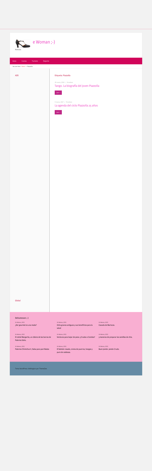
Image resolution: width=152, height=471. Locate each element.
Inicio (14, 61)
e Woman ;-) (44, 42)
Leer (57, 93)
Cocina (24, 61)
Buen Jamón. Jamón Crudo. (109, 349)
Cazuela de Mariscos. (107, 325)
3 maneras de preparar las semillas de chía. (115, 337)
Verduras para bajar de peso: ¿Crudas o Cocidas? (76, 337)
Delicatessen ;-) (21, 318)
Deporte (46, 61)
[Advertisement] (76, 14)
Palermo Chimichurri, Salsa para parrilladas (32, 349)
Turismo (35, 61)
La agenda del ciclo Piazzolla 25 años (76, 105)
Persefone (70, 82)
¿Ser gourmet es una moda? (26, 325)
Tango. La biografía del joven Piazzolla (77, 86)
